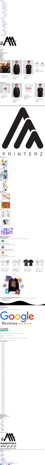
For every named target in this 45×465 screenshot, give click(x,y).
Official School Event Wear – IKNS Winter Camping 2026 (17, 76)
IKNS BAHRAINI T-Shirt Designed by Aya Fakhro (4, 96)
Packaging (1, 226)
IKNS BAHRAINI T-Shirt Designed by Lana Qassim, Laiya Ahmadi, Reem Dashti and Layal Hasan (28, 96)
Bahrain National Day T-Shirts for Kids (40, 268)
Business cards (2, 209)
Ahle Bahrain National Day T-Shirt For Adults (16, 269)
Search (0, 46)
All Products (3, 74)
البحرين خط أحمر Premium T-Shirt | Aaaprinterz (4, 75)
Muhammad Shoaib (15, 463)
